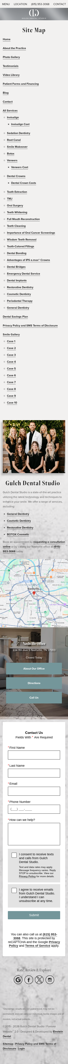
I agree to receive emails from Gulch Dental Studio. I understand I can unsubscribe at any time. (37, 895)
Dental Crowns (16, 176)
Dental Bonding (16, 253)
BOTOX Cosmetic (18, 534)
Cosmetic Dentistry (19, 294)
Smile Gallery (11, 334)
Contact (8, 102)
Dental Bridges (16, 267)
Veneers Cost (19, 167)
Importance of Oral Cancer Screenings (31, 233)
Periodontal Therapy (19, 301)
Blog (6, 93)
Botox (10, 154)
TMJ (9, 199)
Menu (6, 4)
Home (6, 39)
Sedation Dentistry (18, 133)
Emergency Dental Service (23, 274)
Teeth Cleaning (16, 226)
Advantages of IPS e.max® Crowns (28, 260)
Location (20, 4)
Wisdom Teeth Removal (21, 240)
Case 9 (11, 396)
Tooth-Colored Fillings (20, 246)
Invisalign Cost (20, 124)
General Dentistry (18, 308)
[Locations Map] (34, 593)
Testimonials (10, 66)
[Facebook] (28, 979)
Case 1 (11, 341)
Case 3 (11, 355)
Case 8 (11, 389)
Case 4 (11, 362)
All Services (10, 111)
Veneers (12, 160)
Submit (34, 915)
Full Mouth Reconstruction (23, 219)
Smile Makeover (17, 147)
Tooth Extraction (17, 192)
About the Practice (14, 48)
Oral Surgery (15, 205)
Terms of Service (37, 945)
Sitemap (8, 1044)
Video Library (11, 75)
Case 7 (11, 382)
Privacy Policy (27, 876)
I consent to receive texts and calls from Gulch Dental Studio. (37, 865)
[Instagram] (50, 979)
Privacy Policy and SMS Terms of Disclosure (30, 325)
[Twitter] (39, 979)
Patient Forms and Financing (21, 84)
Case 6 (11, 375)
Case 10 (12, 403)
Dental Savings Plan (15, 317)
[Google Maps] (18, 979)
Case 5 (11, 368)
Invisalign (13, 117)
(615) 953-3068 (40, 4)
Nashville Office (34, 643)
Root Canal (14, 140)
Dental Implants (17, 280)
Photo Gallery (11, 57)
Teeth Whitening (17, 212)
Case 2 (11, 348)
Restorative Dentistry (20, 287)
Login (21, 1049)
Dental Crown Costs (23, 183)
